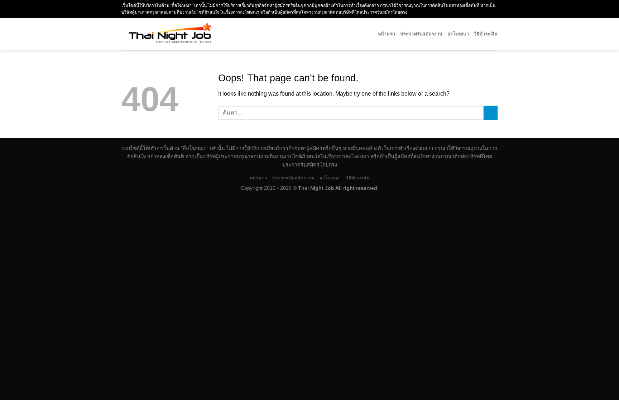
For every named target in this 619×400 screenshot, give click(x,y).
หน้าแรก (386, 34)
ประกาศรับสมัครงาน (421, 34)
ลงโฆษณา (458, 34)
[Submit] (491, 113)
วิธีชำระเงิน (486, 34)
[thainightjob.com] (193, 34)
